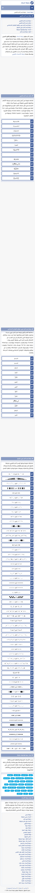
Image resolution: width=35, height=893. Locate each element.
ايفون (25, 794)
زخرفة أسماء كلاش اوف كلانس (23, 852)
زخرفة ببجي (28, 815)
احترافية (17, 791)
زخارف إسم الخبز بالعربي (25, 23)
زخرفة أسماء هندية (26, 874)
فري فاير (9, 775)
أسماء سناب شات (11, 787)
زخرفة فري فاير (27, 819)
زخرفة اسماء (25, 2)
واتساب (6, 791)
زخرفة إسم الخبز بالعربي (25, 21)
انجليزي (16, 781)
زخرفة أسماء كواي (26, 878)
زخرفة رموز (28, 828)
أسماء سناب (29, 787)
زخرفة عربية (28, 826)
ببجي (30, 775)
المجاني (26, 888)
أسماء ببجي (24, 775)
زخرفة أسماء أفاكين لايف (24, 845)
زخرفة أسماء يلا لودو (26, 843)
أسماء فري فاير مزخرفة (25, 821)
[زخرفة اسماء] (32, 7)
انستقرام (21, 784)
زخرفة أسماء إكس (26, 861)
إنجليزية (22, 781)
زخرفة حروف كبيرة (26, 830)
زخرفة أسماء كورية (26, 876)
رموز (12, 778)
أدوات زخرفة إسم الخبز (25, 32)
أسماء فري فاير (28, 778)
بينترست (29, 791)
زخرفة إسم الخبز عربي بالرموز (24, 27)
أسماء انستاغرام (13, 784)
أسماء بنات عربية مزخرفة (25, 841)
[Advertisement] (17, 75)
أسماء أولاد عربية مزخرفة (25, 839)
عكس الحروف (27, 837)
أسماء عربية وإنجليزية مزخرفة (24, 30)
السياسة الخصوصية (12, 888)
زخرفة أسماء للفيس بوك (25, 854)
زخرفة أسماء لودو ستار (25, 865)
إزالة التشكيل (27, 834)
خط (12, 791)
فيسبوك (10, 781)
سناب (6, 784)
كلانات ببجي (16, 775)
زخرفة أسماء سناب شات (25, 863)
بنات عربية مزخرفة (26, 872)
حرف (30, 794)
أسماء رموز (6, 778)
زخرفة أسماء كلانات (26, 850)
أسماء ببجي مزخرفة (26, 817)
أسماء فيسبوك (28, 784)
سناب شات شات (21, 787)
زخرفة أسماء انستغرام (25, 856)
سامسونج (19, 794)
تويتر (4, 787)
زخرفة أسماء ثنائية (26, 881)
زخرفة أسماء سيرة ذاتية (25, 883)
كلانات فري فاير (19, 778)
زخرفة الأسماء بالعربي (18, 54)
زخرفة (20, 888)
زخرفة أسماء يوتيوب (26, 870)
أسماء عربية (29, 781)
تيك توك (23, 791)
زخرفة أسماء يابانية (26, 867)
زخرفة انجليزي (27, 823)
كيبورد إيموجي (27, 832)
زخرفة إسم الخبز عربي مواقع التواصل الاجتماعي (19, 25)
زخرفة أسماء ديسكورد (25, 859)
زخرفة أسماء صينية (26, 848)
